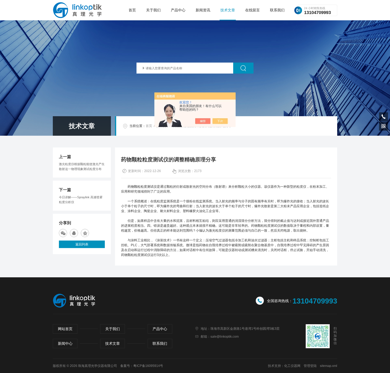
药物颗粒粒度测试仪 (142, 186)
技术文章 (227, 10)
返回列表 (81, 244)
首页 (132, 10)
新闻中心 (65, 344)
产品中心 (178, 10)
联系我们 (277, 10)
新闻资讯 (203, 10)
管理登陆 (310, 366)
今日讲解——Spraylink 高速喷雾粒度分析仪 (81, 199)
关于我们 (153, 10)
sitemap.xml (328, 366)
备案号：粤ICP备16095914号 (141, 366)
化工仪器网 (292, 366)
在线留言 (252, 10)
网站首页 (65, 329)
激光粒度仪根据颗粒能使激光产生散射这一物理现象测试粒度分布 (82, 166)
